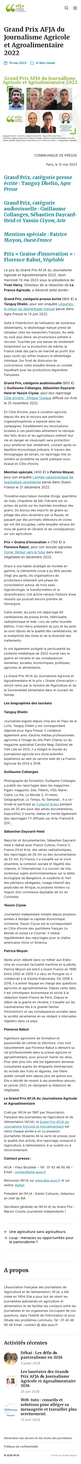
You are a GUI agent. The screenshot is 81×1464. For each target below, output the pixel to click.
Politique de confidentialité (21, 1446)
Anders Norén (69, 1455)
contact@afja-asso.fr (30, 1172)
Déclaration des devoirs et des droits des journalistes (38, 1438)
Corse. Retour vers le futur (24, 552)
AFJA (16, 1455)
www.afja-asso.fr (47, 1180)
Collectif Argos (47, 804)
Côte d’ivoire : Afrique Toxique (27, 398)
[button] (66, 8)
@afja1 (19, 1185)
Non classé (47, 63)
